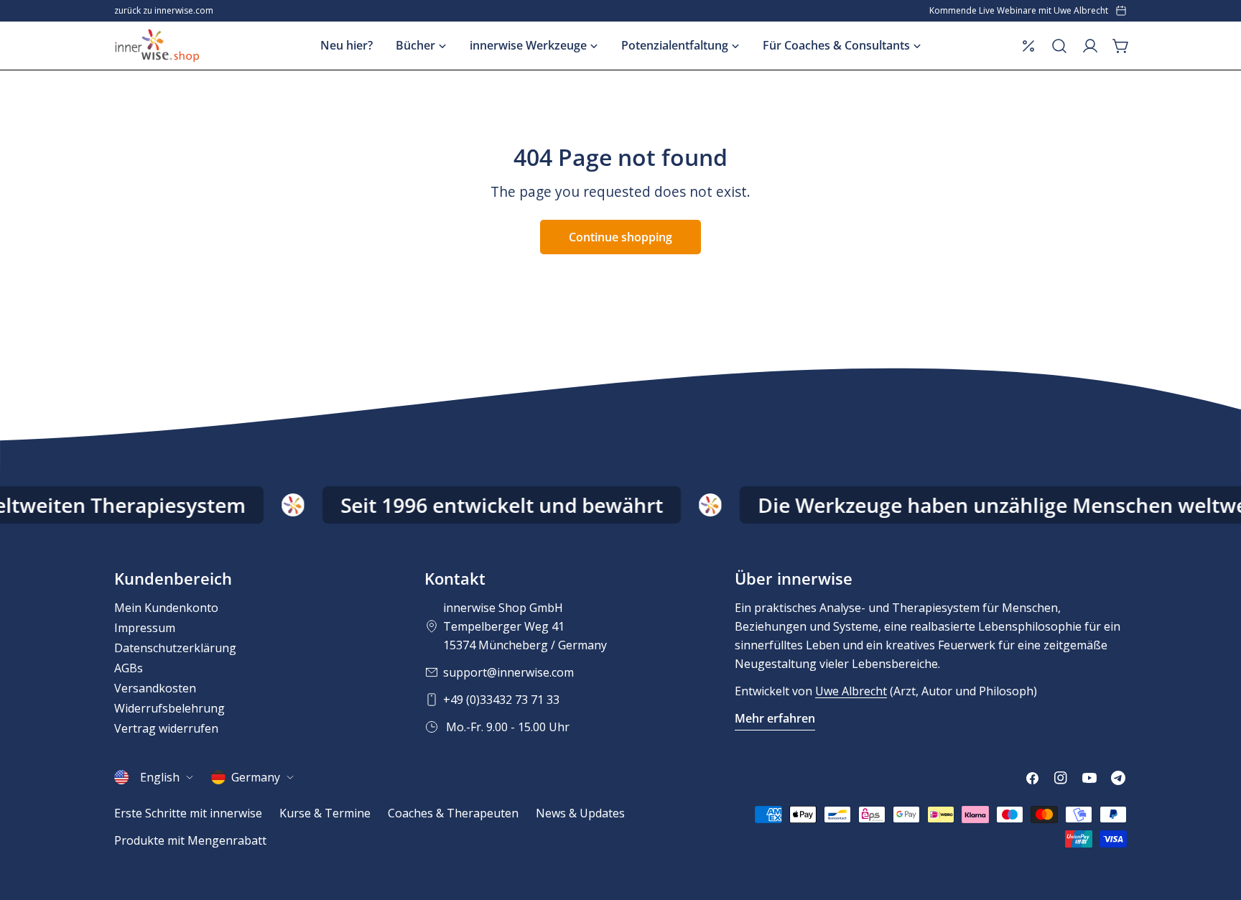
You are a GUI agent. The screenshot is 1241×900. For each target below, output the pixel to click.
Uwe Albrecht (851, 691)
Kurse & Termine (325, 813)
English (160, 777)
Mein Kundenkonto (166, 608)
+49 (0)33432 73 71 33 (501, 700)
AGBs (128, 668)
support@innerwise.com (508, 672)
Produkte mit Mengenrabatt (190, 840)
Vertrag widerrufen (166, 728)
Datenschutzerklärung (175, 648)
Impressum (144, 628)
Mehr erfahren (775, 718)
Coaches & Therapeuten (453, 813)
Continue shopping (620, 237)
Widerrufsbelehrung (169, 708)
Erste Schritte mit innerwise (188, 813)
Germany (255, 777)
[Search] (1059, 46)
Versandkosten (155, 688)
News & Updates (580, 813)
